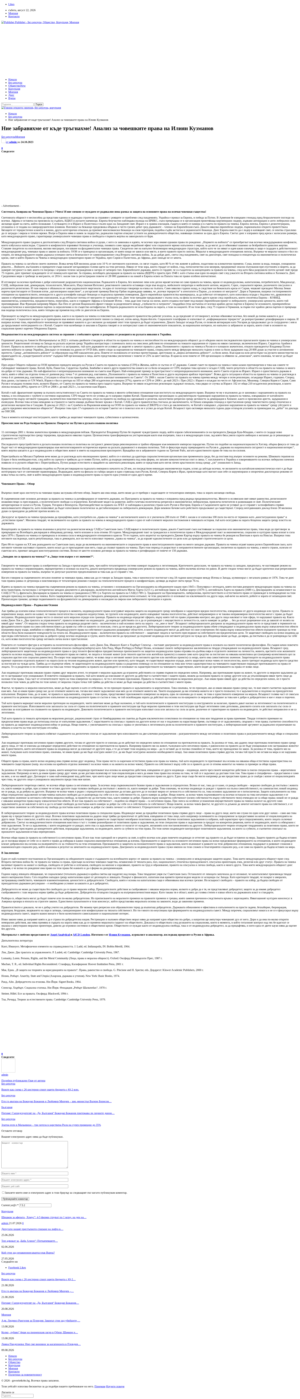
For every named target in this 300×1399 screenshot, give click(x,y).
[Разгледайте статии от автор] (8, 1071)
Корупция (14, 88)
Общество (17, 85)
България (6, 1107)
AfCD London (81, 934)
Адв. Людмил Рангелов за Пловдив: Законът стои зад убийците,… (40, 1320)
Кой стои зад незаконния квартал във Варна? (28, 1252)
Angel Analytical (60, 934)
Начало (12, 79)
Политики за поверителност (25, 1374)
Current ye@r (10, 1205)
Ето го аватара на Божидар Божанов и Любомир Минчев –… (37, 1291)
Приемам (99, 1386)
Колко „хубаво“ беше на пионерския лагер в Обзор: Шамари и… (39, 1332)
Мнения (13, 13)
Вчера (11, 98)
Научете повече (115, 1386)
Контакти (14, 16)
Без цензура (15, 82)
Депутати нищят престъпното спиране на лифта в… (32, 1229)
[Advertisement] (150, 51)
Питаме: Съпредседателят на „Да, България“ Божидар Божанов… (40, 1302)
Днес (11, 95)
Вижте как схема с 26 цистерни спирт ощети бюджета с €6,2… (38, 1279)
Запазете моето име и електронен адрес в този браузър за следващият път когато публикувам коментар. (66, 1192)
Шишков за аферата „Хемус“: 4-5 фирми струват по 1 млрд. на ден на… (43, 1217)
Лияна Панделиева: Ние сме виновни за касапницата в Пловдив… (41, 1344)
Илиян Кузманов (119, 934)
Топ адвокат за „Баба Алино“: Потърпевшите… (29, 1240)
